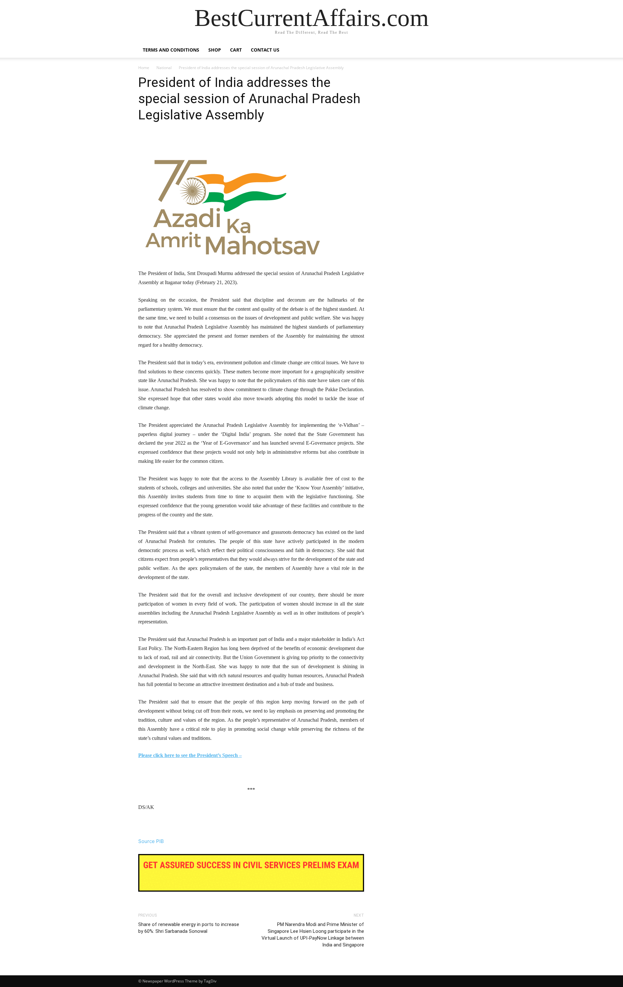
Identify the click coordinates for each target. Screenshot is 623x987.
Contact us (265, 50)
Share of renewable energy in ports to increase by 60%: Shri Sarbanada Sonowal (188, 927)
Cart (236, 50)
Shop (214, 50)
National (164, 67)
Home (143, 67)
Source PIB (151, 841)
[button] (477, 50)
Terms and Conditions (171, 50)
